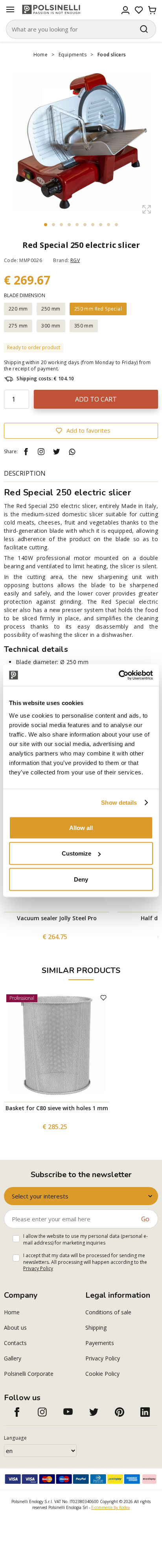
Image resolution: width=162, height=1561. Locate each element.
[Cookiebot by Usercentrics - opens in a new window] (118, 675)
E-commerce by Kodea (110, 1507)
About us (15, 1327)
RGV (75, 260)
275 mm (18, 325)
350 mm (83, 325)
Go (145, 1219)
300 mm (50, 325)
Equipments (73, 54)
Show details (119, 802)
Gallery (12, 1358)
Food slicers (112, 54)
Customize (76, 853)
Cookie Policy (102, 1373)
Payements (99, 1343)
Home (40, 54)
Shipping (96, 1327)
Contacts (15, 1343)
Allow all (81, 827)
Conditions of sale (108, 1312)
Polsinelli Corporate (28, 1373)
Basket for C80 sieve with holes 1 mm (57, 1108)
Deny (81, 879)
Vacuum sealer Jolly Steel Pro (57, 918)
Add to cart (96, 399)
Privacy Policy (38, 1268)
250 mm (50, 308)
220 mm (18, 308)
